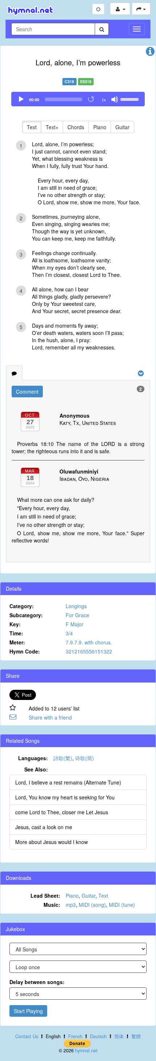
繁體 (136, 1036)
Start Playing (28, 1011)
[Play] (21, 99)
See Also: (36, 769)
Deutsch (98, 1036)
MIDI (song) (92, 904)
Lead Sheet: (45, 895)
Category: (21, 606)
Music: (52, 904)
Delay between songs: (37, 982)
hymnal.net (86, 1050)
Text (32, 127)
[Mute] (114, 99)
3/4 (69, 633)
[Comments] (14, 373)
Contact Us (26, 1036)
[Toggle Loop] (91, 99)
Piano (99, 127)
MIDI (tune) (122, 904)
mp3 (71, 904)
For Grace (77, 615)
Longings (76, 606)
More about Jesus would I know (51, 841)
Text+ (52, 127)
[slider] (130, 98)
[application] (78, 99)
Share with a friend (50, 717)
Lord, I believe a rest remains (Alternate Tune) (68, 782)
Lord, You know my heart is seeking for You (65, 797)
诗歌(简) (84, 758)
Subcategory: (26, 615)
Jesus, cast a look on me (43, 827)
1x (104, 100)
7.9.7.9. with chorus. (89, 642)
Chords (75, 127)
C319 (69, 81)
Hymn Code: (24, 651)
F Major (74, 624)
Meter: (17, 642)
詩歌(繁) (62, 758)
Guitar (122, 127)
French (75, 1036)
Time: (16, 633)
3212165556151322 (89, 651)
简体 (119, 1036)
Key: (15, 624)
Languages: (33, 758)
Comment (27, 391)
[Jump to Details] (150, 53)
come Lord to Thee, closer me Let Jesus (61, 812)
